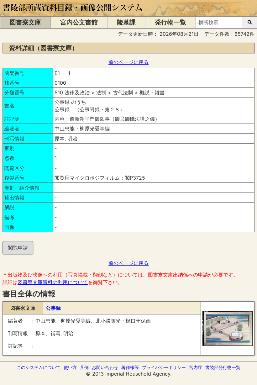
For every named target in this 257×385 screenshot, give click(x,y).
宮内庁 (195, 367)
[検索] (249, 22)
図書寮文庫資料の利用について (53, 282)
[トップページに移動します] (73, 13)
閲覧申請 (18, 248)
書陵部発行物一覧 (222, 367)
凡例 (84, 367)
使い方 (70, 367)
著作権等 (130, 367)
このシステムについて (38, 367)
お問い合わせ (105, 367)
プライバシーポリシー (164, 367)
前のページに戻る (128, 62)
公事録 (53, 308)
